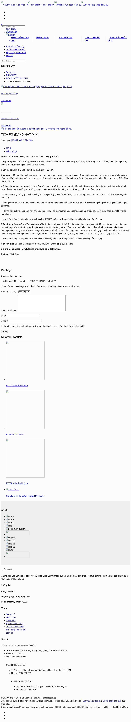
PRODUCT (11, 75)
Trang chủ (10, 72)
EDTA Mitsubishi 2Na (17, 483)
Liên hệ (9, 633)
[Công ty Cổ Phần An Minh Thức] (54, 5)
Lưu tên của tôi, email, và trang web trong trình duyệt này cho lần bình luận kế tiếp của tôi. (44, 326)
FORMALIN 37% (14, 434)
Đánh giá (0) (11, 151)
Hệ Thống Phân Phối (15, 630)
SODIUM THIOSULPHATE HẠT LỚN (25, 496)
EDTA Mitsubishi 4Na (17, 385)
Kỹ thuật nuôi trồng (14, 624)
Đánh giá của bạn (9, 291)
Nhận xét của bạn (9, 311)
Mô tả (8, 148)
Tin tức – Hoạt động (15, 627)
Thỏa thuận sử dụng (90, 701)
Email (4, 321)
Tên (3, 316)
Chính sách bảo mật (112, 701)
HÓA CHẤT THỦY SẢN (17, 78)
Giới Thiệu (11, 617)
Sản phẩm (10, 620)
